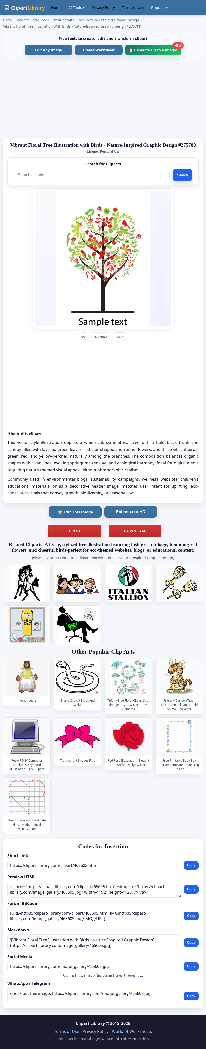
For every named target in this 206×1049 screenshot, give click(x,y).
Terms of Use (133, 7)
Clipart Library (90, 1023)
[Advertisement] (103, 98)
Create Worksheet (99, 50)
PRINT (75, 530)
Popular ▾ (159, 7)
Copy (191, 865)
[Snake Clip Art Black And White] (77, 677)
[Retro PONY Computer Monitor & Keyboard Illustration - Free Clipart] (26, 737)
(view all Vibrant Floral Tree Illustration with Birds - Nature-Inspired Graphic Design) (103, 557)
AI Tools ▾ (76, 7)
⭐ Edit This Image (75, 511)
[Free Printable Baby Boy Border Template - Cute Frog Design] (179, 737)
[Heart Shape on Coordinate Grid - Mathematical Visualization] (26, 796)
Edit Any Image (48, 50)
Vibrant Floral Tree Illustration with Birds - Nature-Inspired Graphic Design (78, 20)
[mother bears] (26, 677)
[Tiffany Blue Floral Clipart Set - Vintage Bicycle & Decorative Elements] (128, 677)
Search (182, 175)
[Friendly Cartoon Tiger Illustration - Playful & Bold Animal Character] (179, 677)
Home (56, 7)
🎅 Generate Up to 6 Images (155, 48)
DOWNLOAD (135, 530)
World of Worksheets (132, 1031)
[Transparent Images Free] (77, 737)
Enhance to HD (130, 511)
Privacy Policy (103, 7)
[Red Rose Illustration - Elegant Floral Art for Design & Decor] (128, 737)
